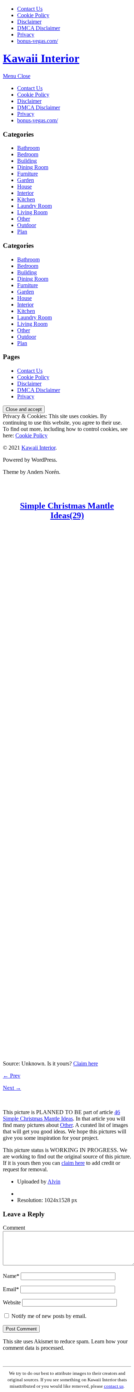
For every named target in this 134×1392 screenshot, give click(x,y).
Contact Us (30, 9)
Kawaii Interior (41, 58)
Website (12, 1302)
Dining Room (32, 167)
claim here (73, 1163)
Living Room (32, 212)
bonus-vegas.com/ (37, 41)
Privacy (25, 34)
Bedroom (27, 154)
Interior (25, 193)
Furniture (27, 174)
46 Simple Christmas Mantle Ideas (61, 1115)
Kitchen (26, 199)
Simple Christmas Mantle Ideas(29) (67, 510)
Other (23, 219)
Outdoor (26, 225)
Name (11, 1276)
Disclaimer (29, 22)
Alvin (54, 1181)
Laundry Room (34, 206)
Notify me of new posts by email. (48, 1316)
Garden (25, 180)
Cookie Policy (33, 15)
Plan (22, 232)
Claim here (85, 1063)
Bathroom (28, 148)
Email (11, 1289)
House (24, 186)
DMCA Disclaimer (38, 28)
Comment (14, 1228)
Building (27, 161)
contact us (114, 1386)
